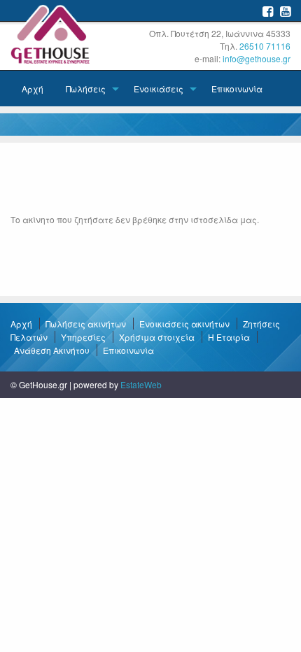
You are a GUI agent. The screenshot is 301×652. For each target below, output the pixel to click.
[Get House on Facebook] (267, 10)
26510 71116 (264, 46)
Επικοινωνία (236, 88)
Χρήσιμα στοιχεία (157, 337)
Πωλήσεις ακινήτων (86, 323)
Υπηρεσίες (83, 337)
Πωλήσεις (86, 88)
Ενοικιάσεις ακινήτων (184, 323)
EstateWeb (141, 384)
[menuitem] (32, 88)
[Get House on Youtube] (285, 10)
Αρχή (32, 88)
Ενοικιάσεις (158, 88)
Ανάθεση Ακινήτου (52, 350)
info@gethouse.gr (256, 58)
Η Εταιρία (229, 337)
